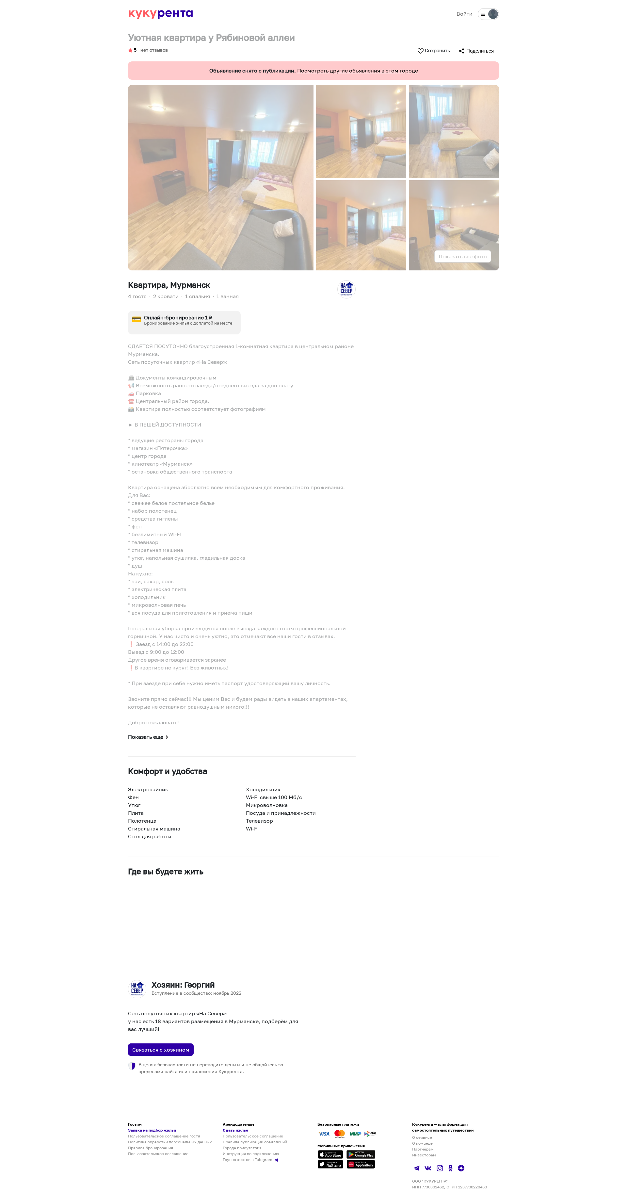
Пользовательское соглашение (158, 1153)
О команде (422, 1143)
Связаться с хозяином (160, 1049)
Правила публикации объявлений (255, 1141)
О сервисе (422, 1137)
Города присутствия (242, 1147)
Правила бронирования (150, 1147)
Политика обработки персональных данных (170, 1141)
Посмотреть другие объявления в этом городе (357, 70)
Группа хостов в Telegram (248, 1159)
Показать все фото (463, 256)
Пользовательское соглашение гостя (164, 1136)
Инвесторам (424, 1154)
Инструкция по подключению (251, 1153)
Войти (465, 14)
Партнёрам (423, 1149)
